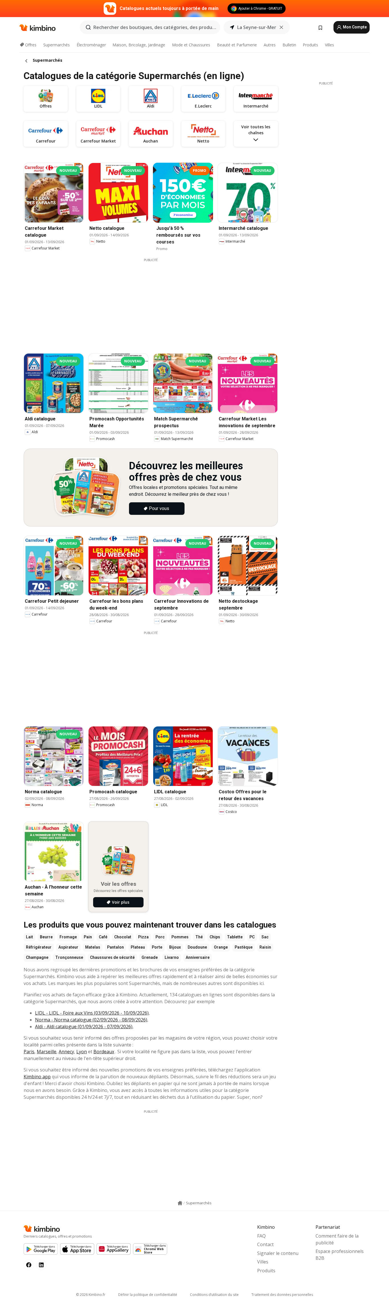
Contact (265, 1244)
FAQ (261, 1236)
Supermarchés (56, 45)
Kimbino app (37, 1076)
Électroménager (91, 45)
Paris (29, 1051)
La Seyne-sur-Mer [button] (256, 27)
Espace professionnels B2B (340, 1254)
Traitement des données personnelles (282, 1294)
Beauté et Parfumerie (237, 45)
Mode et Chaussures (191, 45)
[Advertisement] (155, 302)
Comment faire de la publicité (337, 1239)
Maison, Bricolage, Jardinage (138, 45)
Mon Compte (354, 27)
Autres (270, 45)
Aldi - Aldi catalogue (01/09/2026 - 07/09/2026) (83, 1026)
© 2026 (90, 1294)
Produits (310, 45)
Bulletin (289, 45)
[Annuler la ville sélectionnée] (281, 27)
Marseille (46, 1051)
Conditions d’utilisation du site (214, 1294)
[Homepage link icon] (180, 1203)
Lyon (81, 1051)
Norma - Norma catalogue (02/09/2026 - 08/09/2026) (91, 1020)
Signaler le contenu (277, 1253)
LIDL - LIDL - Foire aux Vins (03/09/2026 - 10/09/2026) (92, 1013)
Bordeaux (103, 1051)
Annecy (66, 1051)
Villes (329, 45)
